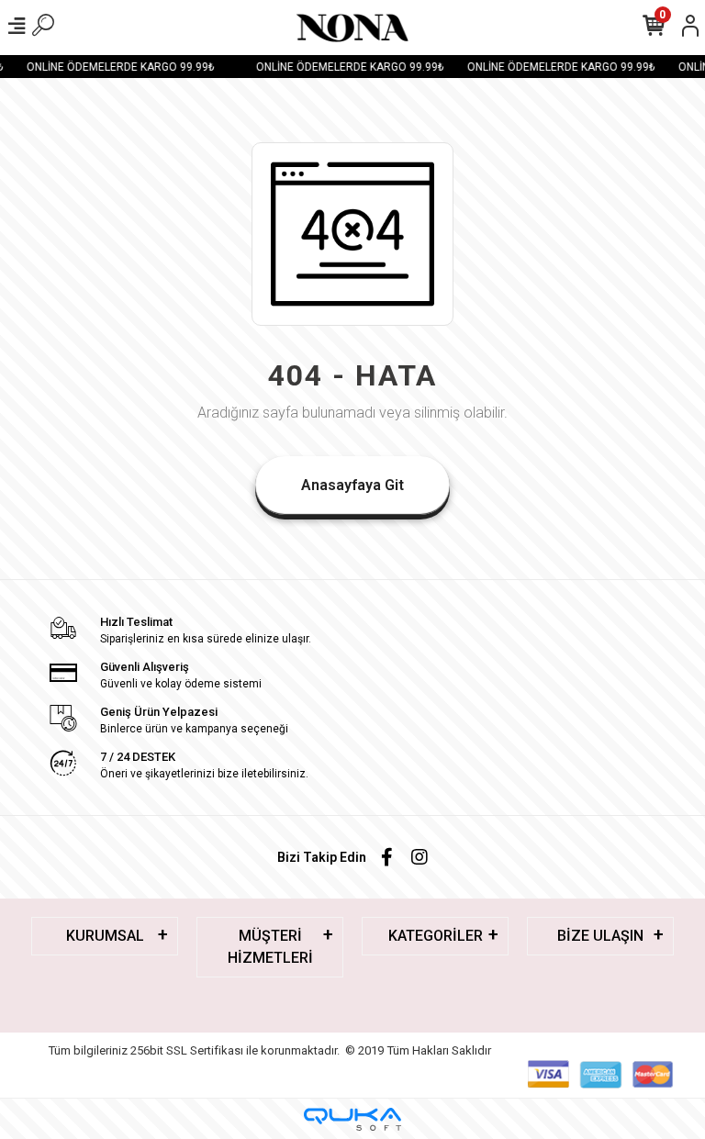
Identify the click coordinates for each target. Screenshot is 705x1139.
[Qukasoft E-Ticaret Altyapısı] (352, 1119)
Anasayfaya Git (352, 485)
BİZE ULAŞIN (600, 935)
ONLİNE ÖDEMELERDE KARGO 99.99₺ (117, 67)
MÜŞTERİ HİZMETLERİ (270, 946)
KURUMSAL (105, 935)
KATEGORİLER (435, 935)
